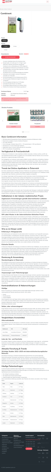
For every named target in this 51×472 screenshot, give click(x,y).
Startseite (2, 9)
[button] (21, 126)
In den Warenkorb (10, 57)
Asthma (5, 9)
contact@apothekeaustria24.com (33, 439)
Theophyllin (21, 123)
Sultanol (45, 123)
